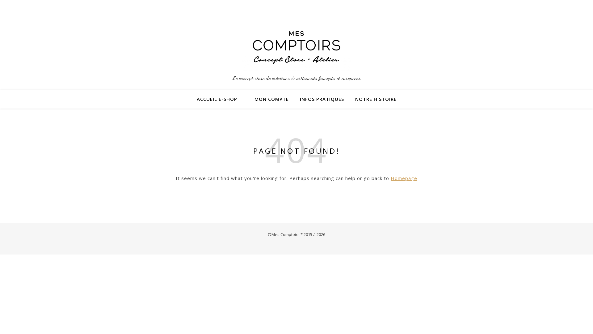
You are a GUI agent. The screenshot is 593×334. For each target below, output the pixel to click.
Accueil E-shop (217, 99)
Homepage (404, 178)
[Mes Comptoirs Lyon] (296, 48)
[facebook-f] (461, 8)
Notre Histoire (376, 99)
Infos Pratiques (322, 99)
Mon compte (271, 99)
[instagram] (454, 8)
